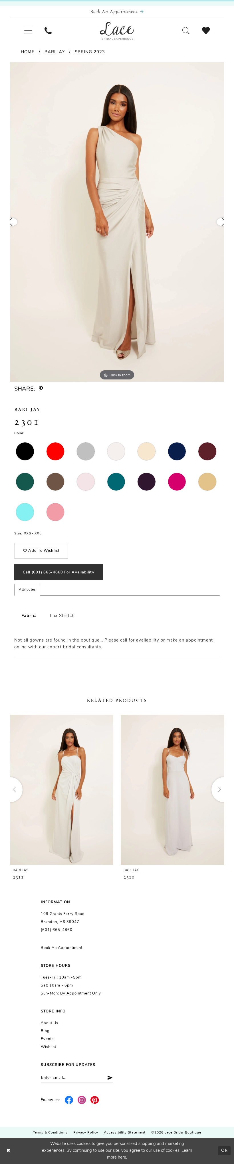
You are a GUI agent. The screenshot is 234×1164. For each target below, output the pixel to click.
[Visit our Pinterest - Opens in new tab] (94, 1100)
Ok (224, 1151)
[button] (28, 30)
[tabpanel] (117, 222)
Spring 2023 (90, 52)
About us (49, 1023)
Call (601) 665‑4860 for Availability (58, 572)
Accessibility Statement (125, 1132)
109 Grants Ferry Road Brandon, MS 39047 (63, 918)
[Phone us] (48, 31)
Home (28, 52)
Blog (45, 1031)
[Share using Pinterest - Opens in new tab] (41, 389)
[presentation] (61, 790)
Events (47, 1039)
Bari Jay (55, 52)
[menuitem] (28, 30)
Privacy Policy (85, 1132)
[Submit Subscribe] (108, 1078)
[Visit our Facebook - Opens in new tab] (69, 1100)
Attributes (27, 589)
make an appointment (189, 640)
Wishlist (48, 1047)
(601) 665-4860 (56, 930)
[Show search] (186, 31)
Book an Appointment (61, 948)
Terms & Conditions (50, 1132)
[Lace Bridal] (117, 31)
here (122, 1157)
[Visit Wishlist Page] (206, 30)
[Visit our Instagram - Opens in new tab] (82, 1100)
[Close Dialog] (8, 1151)
